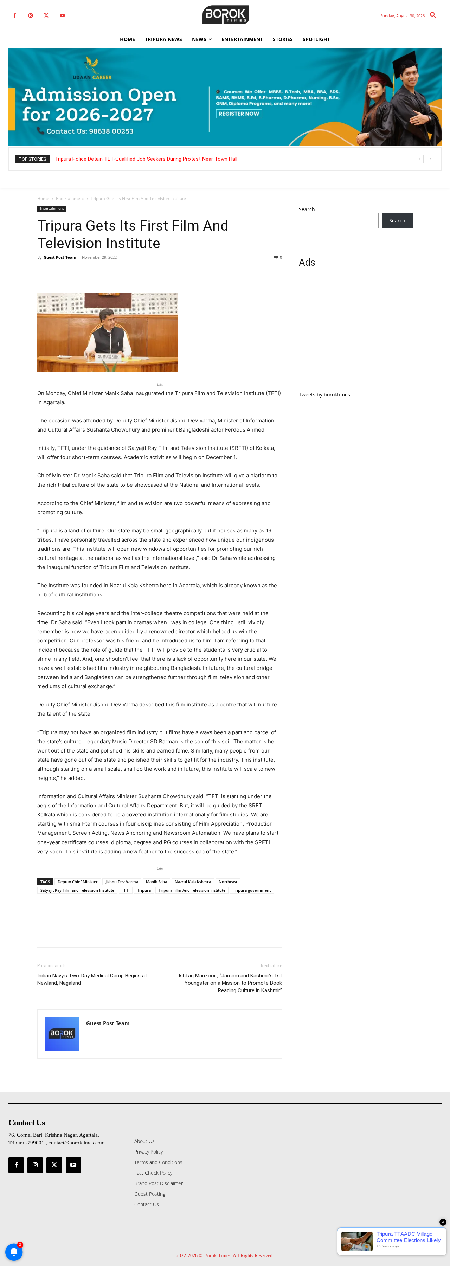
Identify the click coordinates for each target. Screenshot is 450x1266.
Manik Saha (156, 881)
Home (43, 198)
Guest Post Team (60, 257)
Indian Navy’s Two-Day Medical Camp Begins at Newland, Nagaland (92, 979)
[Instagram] (30, 15)
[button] (433, 15)
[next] (430, 159)
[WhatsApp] (93, 273)
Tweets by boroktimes (324, 394)
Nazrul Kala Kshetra (193, 881)
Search (307, 209)
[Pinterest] (77, 273)
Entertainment (70, 198)
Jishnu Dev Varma (121, 881)
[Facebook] (14, 15)
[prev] (419, 159)
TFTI (125, 890)
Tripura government (252, 890)
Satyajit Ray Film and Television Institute (77, 890)
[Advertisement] (356, 333)
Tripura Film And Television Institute (192, 890)
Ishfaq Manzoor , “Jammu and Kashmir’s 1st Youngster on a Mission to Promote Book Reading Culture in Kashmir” (230, 983)
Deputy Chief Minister (78, 881)
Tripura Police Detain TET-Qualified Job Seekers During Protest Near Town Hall (146, 159)
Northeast (228, 881)
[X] (46, 15)
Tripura (144, 890)
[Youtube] (62, 15)
